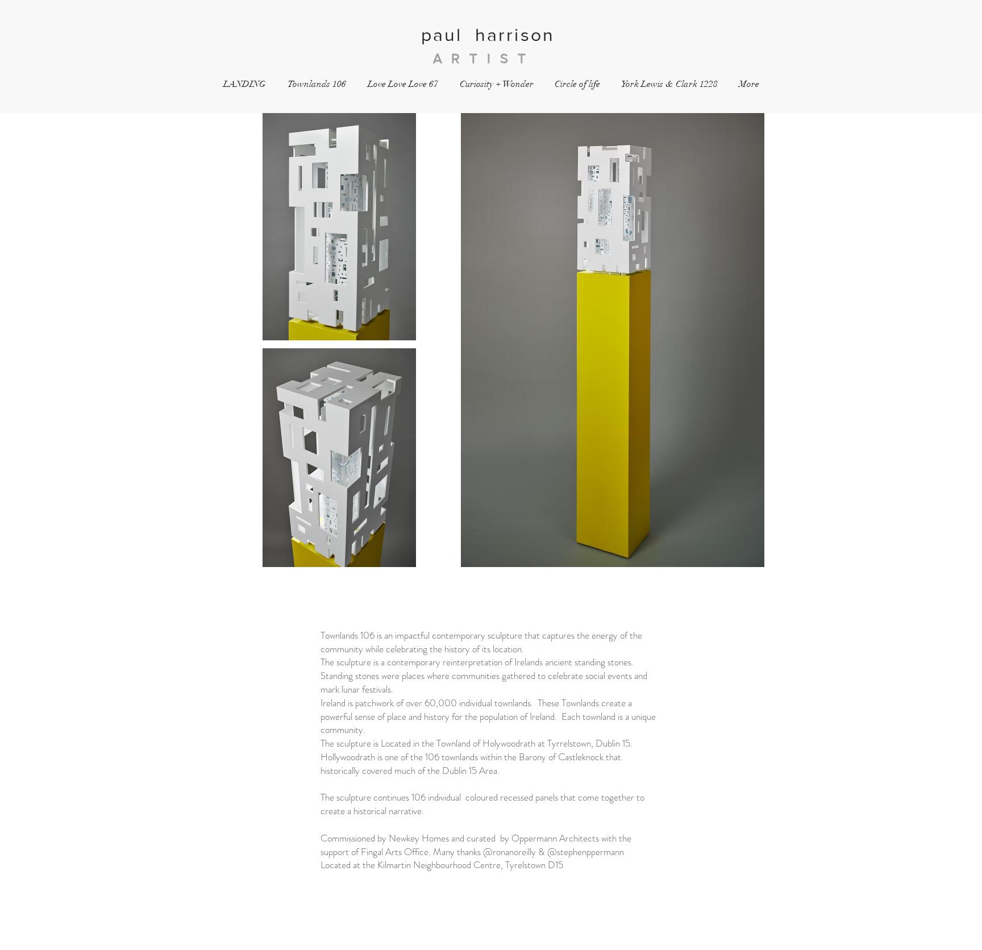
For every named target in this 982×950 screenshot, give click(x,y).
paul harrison (491, 34)
